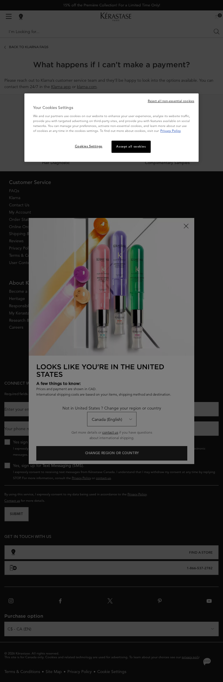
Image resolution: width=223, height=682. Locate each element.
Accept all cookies (131, 146)
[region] (111, 127)
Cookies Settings (88, 146)
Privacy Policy (170, 131)
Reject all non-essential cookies (171, 101)
